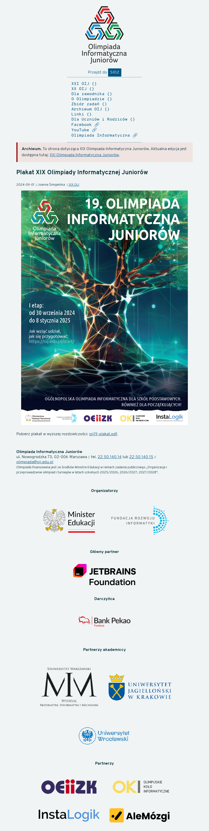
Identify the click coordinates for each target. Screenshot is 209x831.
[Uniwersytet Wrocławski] (104, 737)
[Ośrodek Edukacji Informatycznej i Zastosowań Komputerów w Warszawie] (69, 787)
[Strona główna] (104, 35)
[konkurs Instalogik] (69, 816)
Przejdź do (103, 72)
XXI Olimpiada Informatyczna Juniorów (84, 155)
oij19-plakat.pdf (103, 434)
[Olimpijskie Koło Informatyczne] (140, 787)
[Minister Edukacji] (69, 521)
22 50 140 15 (141, 457)
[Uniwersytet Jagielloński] (140, 688)
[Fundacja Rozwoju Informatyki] (140, 521)
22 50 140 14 (110, 457)
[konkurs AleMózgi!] (140, 816)
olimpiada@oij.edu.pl (34, 462)
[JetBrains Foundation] (104, 575)
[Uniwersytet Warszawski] (69, 687)
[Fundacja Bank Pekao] (104, 624)
